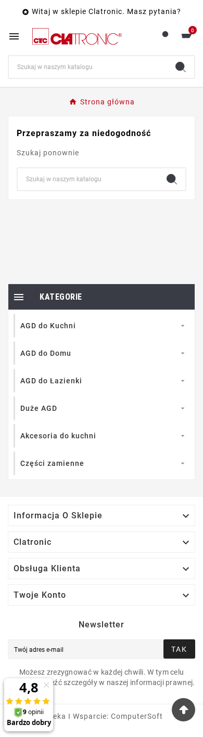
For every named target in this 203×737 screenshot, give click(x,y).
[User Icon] (165, 37)
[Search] (180, 67)
